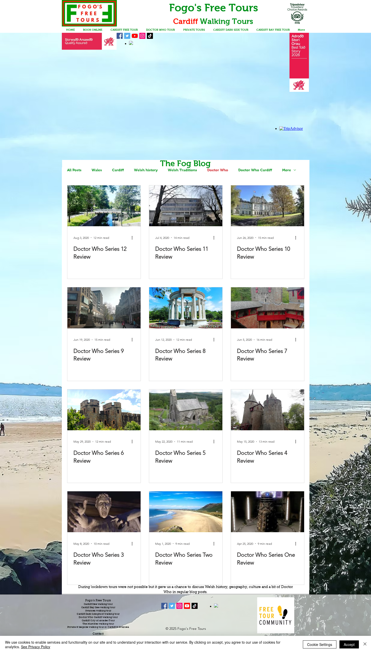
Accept (349, 644)
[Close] (365, 644)
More (286, 170)
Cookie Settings (319, 644)
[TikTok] (150, 36)
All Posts (74, 170)
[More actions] (134, 238)
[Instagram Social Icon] (142, 36)
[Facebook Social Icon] (120, 36)
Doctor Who (217, 170)
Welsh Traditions (182, 170)
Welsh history (146, 170)
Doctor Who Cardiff (255, 170)
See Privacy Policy (35, 646)
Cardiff (118, 170)
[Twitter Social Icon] (127, 36)
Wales (97, 170)
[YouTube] (135, 36)
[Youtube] (187, 606)
